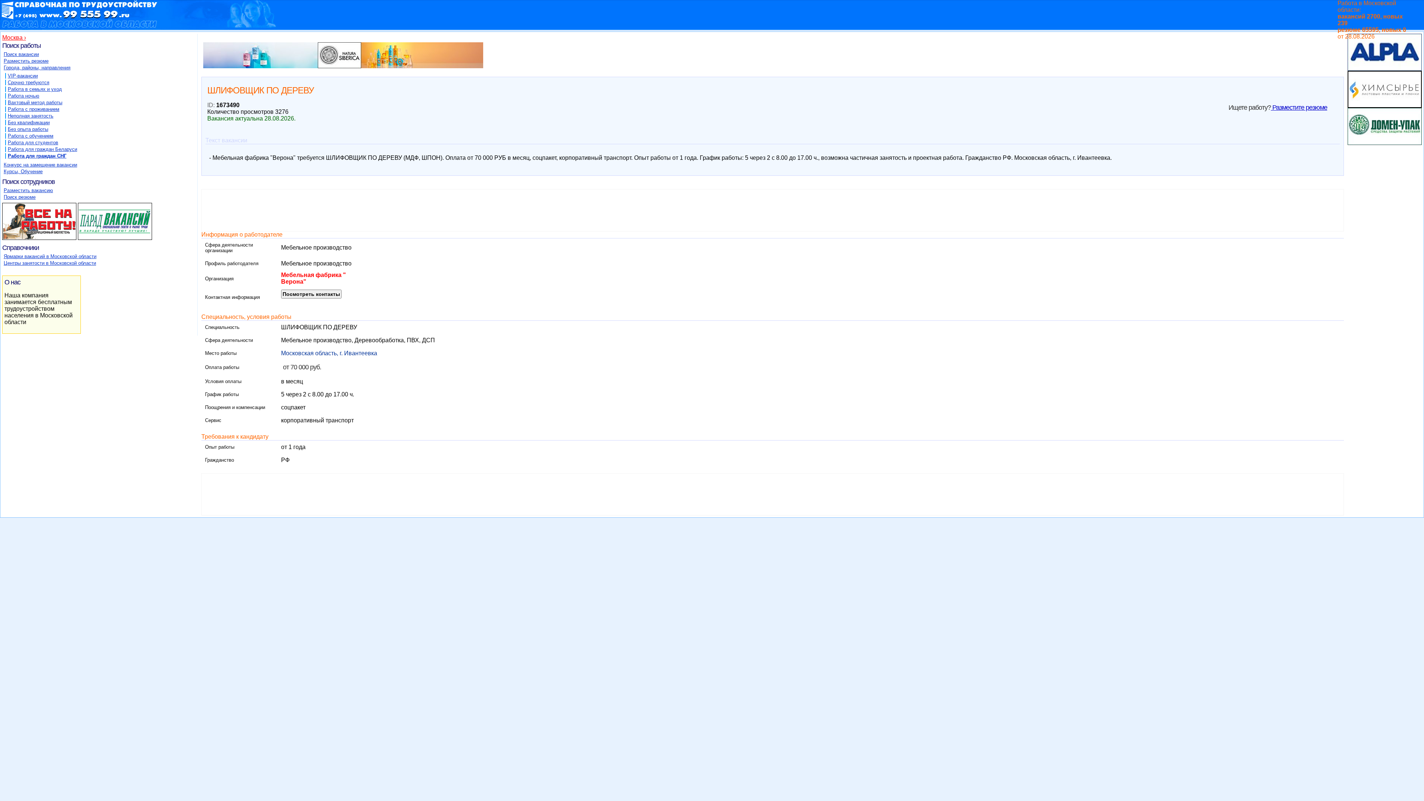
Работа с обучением (30, 136)
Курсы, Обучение (23, 171)
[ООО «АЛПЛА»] (1385, 69)
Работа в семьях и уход (35, 89)
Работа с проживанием (33, 109)
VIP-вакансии (23, 76)
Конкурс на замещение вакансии (40, 165)
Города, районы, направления (37, 67)
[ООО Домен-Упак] (1385, 143)
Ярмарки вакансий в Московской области (50, 256)
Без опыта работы (28, 129)
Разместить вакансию (28, 190)
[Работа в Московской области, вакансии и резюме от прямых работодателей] (670, 20)
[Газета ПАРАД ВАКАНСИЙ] (115, 240)
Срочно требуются (28, 82)
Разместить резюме (26, 61)
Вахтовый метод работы (35, 102)
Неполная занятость (30, 116)
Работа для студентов (33, 142)
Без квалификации (29, 122)
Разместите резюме (1299, 107)
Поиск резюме (20, 197)
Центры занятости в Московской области (50, 263)
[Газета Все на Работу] (39, 240)
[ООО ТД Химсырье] (1385, 106)
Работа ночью (23, 96)
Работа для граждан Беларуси (42, 149)
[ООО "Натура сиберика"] (343, 68)
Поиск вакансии (21, 54)
